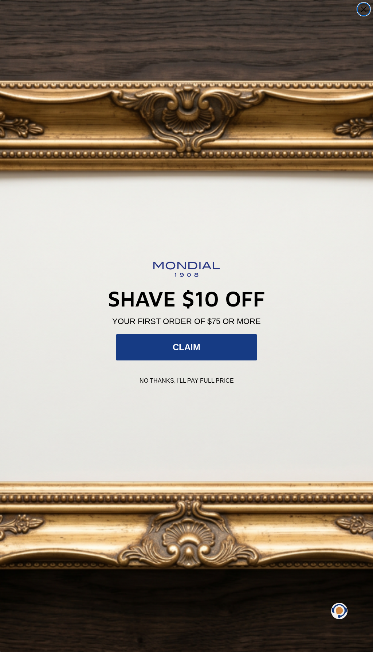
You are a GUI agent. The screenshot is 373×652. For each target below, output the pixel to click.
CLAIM (186, 347)
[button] (339, 611)
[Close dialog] (363, 9)
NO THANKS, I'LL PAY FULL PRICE (187, 381)
